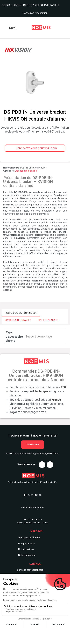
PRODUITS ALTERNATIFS (18, 320)
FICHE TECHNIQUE (48, 320)
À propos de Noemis (29, 537)
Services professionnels (30, 569)
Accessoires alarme (26, 170)
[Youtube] (42, 464)
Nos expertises (26, 549)
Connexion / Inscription (35, 12)
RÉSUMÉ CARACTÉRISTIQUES (21, 312)
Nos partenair (25, 543)
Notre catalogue (26, 555)
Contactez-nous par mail (32, 507)
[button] (35, 148)
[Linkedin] (50, 464)
